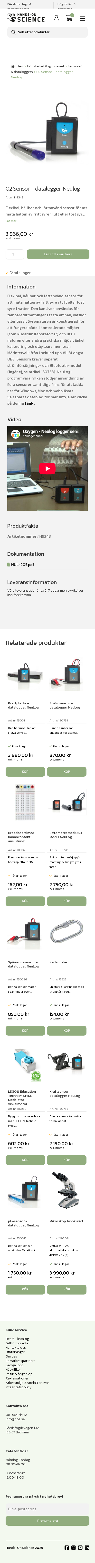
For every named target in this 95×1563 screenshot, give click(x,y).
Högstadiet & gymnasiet (66, 6)
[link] (70, 18)
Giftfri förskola (17, 1343)
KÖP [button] (25, 771)
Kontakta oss (16, 1347)
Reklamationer (17, 1378)
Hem (20, 66)
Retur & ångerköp (19, 1374)
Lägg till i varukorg (58, 254)
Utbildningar (15, 1352)
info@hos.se (15, 1419)
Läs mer (11, 221)
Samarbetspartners (20, 1360)
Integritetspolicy (18, 1387)
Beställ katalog (17, 1338)
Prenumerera (47, 1520)
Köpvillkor (13, 1369)
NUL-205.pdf (22, 564)
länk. (30, 403)
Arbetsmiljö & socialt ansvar (27, 1382)
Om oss (11, 1356)
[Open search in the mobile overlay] (47, 32)
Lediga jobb (15, 1365)
